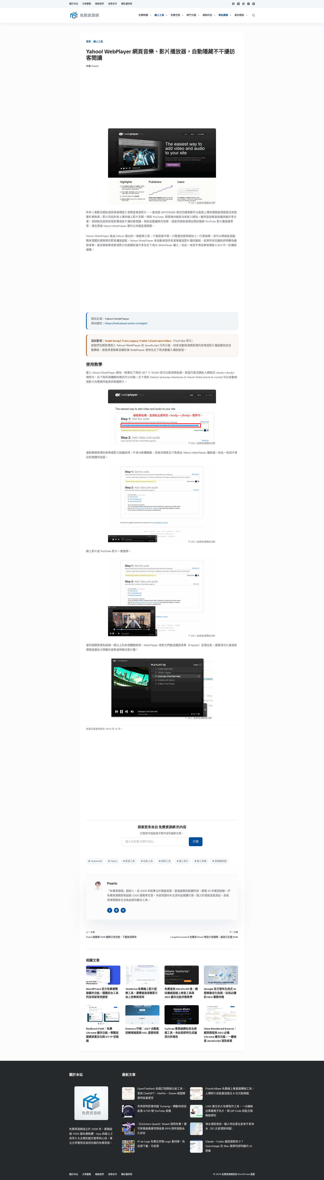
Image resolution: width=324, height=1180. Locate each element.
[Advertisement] (162, 98)
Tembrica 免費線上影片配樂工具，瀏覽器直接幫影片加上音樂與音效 (141, 993)
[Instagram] (248, 4)
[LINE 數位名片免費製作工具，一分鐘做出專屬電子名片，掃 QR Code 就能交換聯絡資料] (196, 1111)
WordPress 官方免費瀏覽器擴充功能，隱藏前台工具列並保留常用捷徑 (102, 993)
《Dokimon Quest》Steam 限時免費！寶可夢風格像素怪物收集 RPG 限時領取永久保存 (162, 1128)
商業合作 (112, 3)
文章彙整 (86, 3)
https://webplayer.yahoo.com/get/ (126, 323)
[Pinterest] (243, 4)
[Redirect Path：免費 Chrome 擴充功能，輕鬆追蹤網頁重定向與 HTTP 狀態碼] (103, 1014)
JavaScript (95, 861)
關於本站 (73, 3)
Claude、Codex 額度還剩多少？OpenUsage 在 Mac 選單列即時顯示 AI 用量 (228, 1146)
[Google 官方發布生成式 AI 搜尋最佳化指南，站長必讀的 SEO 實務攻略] (221, 975)
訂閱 (195, 841)
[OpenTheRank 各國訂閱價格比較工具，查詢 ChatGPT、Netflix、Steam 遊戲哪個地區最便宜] (128, 1093)
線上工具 (159, 15)
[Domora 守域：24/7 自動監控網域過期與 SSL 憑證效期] (142, 1014)
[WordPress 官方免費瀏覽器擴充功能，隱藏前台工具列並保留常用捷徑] (103, 975)
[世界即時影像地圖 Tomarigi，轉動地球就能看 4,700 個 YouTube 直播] (128, 1111)
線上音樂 (200, 861)
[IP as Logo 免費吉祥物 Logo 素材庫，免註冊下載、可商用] (128, 1146)
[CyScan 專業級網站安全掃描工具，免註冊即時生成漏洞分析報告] (182, 1014)
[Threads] (253, 4)
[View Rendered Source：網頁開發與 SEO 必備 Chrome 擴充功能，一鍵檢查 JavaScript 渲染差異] (221, 1014)
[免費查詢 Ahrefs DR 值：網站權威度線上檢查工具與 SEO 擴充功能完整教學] (182, 975)
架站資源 (223, 15)
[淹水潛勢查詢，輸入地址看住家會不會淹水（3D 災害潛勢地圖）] (196, 1128)
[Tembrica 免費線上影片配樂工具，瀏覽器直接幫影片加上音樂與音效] (142, 975)
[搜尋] (253, 15)
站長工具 (147, 861)
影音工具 (129, 861)
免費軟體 (143, 15)
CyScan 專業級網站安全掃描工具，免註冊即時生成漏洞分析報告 (181, 1032)
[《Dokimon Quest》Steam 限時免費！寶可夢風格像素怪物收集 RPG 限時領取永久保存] (128, 1128)
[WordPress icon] (123, 910)
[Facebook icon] (109, 910)
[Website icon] (116, 910)
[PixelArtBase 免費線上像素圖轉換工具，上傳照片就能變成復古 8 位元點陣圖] (196, 1093)
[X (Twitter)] (238, 4)
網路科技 (207, 15)
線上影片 (182, 861)
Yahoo (112, 861)
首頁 (88, 41)
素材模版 (239, 15)
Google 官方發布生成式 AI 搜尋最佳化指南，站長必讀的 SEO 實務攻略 (220, 993)
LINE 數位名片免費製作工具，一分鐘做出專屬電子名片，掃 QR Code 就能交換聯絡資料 (229, 1111)
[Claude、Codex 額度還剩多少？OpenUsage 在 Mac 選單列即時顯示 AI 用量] (196, 1146)
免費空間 (175, 15)
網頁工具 (165, 861)
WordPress (244, 1174)
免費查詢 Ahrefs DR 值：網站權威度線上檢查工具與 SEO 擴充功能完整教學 (181, 993)
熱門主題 (191, 15)
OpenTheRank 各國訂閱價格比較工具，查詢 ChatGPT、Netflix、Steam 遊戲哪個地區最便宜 (161, 1093)
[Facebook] (233, 4)
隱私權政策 (126, 3)
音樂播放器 (219, 861)
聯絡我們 (99, 3)
